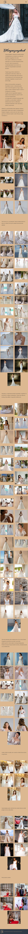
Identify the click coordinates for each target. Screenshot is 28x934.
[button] (26, 2)
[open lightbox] (6, 128)
